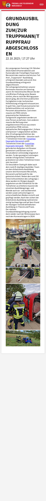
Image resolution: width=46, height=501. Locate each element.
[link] (21, 139)
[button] (41, 4)
